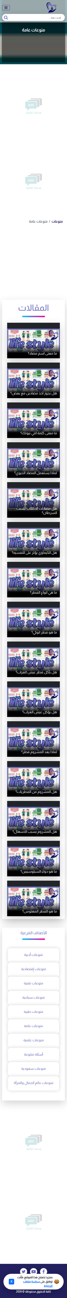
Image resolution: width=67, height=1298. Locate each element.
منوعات (57, 221)
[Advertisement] (33, 106)
